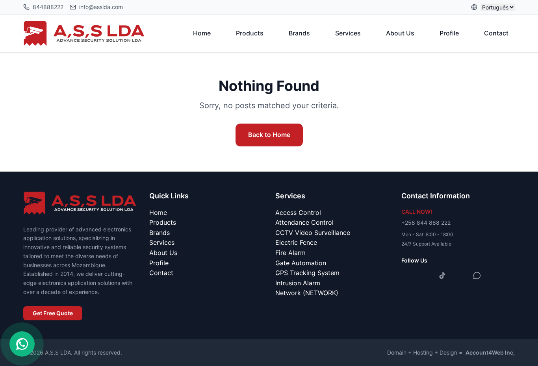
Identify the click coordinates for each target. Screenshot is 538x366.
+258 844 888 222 (426, 222)
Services (348, 33)
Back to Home (269, 135)
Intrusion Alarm (297, 283)
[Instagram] (425, 275)
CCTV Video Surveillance (312, 233)
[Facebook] (407, 275)
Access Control (298, 212)
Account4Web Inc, (490, 352)
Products (249, 33)
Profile (449, 33)
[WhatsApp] (477, 275)
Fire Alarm (290, 253)
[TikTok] (442, 275)
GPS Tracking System (307, 273)
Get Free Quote (53, 313)
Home (202, 33)
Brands (299, 33)
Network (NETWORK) (306, 293)
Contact (496, 33)
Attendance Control (304, 222)
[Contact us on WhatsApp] (22, 344)
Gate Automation (300, 263)
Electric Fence (296, 242)
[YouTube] (459, 275)
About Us (400, 33)
